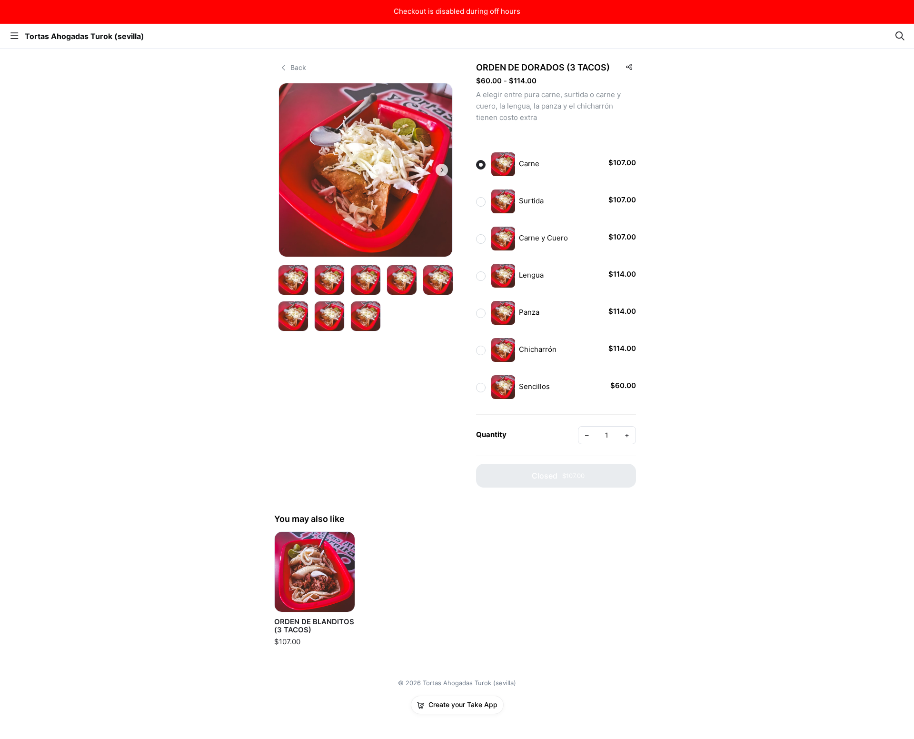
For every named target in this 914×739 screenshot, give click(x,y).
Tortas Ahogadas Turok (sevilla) (84, 36)
